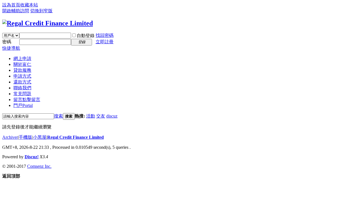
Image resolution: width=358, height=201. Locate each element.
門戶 (23, 105)
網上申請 (22, 58)
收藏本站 (29, 5)
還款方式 (22, 82)
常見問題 (22, 93)
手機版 (25, 137)
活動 (90, 116)
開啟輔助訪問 (15, 10)
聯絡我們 (22, 87)
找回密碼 (105, 35)
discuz (111, 116)
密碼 (6, 41)
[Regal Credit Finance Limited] (47, 23)
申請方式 (22, 76)
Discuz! (32, 156)
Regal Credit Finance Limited (75, 137)
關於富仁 (22, 64)
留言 (26, 99)
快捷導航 (11, 48)
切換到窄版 (41, 10)
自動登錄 (86, 35)
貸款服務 (22, 70)
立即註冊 (105, 41)
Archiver (10, 137)
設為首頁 (11, 5)
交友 (100, 116)
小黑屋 (39, 137)
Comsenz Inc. (39, 166)
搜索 (58, 116)
